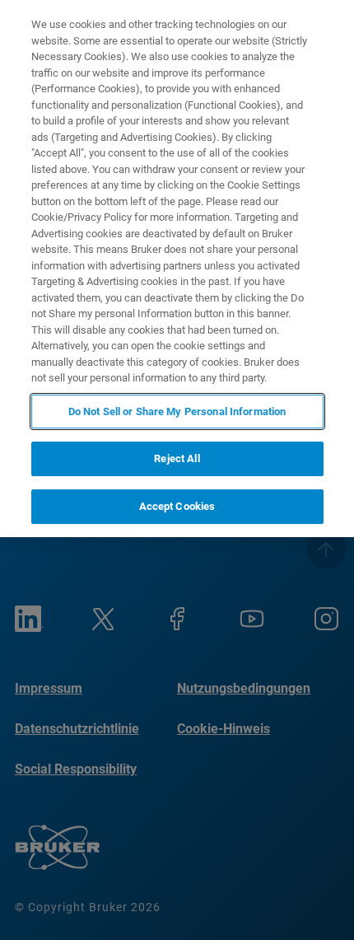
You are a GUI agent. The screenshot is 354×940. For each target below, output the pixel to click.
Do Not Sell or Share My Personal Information (177, 411)
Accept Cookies (177, 506)
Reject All (176, 458)
